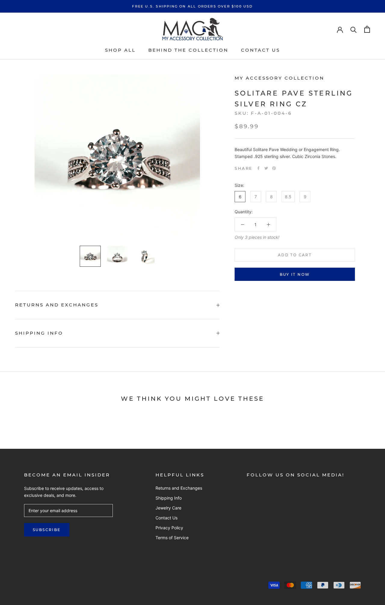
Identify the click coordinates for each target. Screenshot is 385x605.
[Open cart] (367, 29)
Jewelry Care (168, 507)
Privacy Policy (169, 527)
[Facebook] (258, 168)
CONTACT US (260, 50)
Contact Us (166, 517)
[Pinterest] (274, 168)
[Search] (353, 29)
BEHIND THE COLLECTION (188, 50)
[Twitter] (266, 168)
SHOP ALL (120, 50)
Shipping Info (39, 333)
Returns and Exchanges (56, 305)
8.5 (288, 196)
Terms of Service (172, 537)
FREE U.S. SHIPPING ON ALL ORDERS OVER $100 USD (192, 6)
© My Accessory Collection (59, 586)
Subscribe (47, 529)
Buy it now (295, 274)
